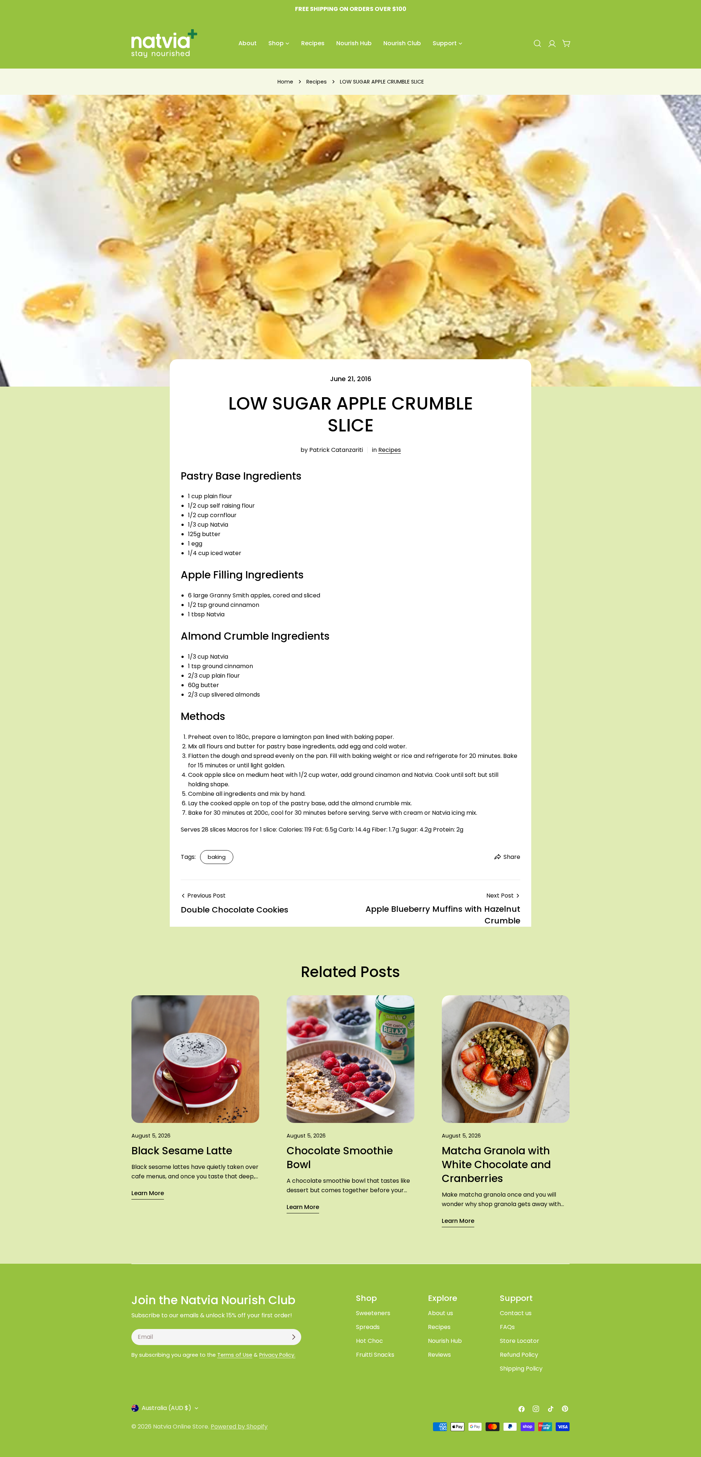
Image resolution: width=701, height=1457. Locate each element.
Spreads (368, 1327)
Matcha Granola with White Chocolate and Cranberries (496, 1165)
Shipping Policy (521, 1368)
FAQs (507, 1327)
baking (217, 857)
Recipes (316, 81)
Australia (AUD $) (166, 1408)
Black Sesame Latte (181, 1151)
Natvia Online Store (180, 1426)
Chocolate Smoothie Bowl (340, 1158)
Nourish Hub (445, 1341)
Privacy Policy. (277, 1355)
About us (440, 1313)
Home (285, 81)
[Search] (537, 43)
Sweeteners (373, 1313)
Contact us (516, 1313)
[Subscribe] (293, 1337)
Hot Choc (369, 1341)
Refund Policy (519, 1355)
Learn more (147, 1193)
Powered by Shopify (239, 1426)
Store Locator (519, 1341)
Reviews (439, 1355)
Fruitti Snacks (375, 1355)
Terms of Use (234, 1355)
